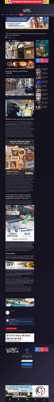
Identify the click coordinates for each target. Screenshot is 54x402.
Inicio (6, 30)
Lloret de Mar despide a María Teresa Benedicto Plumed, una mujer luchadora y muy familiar (45, 94)
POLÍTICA (25, 14)
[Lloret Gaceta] (27, 8)
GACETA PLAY (17, 14)
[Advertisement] (20, 376)
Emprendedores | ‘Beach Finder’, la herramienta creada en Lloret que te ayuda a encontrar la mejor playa (45, 73)
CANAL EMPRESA (11, 14)
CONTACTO (2, 14)
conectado (14, 330)
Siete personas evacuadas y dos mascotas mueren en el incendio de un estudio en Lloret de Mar (45, 69)
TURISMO (29, 14)
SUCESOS (21, 14)
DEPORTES (32, 14)
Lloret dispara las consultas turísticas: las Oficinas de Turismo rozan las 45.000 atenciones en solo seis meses (45, 90)
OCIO (43, 14)
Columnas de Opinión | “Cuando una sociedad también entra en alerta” (44, 86)
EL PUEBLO (6, 14)
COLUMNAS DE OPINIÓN (39, 14)
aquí (30, 198)
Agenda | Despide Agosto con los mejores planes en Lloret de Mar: (45, 77)
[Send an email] (10, 37)
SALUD (46, 14)
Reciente (39, 65)
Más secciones (51, 14)
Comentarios (45, 65)
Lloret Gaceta (8, 37)
